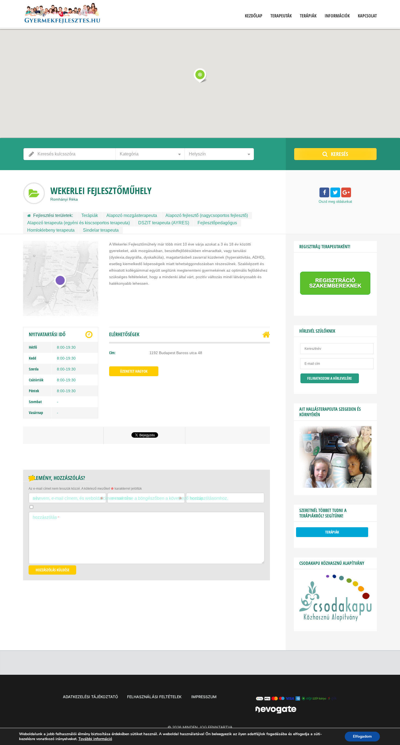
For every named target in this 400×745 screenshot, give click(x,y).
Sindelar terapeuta (101, 230)
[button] (200, 75)
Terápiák (308, 16)
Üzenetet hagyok (133, 371)
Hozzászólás (46, 517)
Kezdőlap (253, 16)
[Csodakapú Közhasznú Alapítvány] (335, 620)
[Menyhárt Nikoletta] (335, 486)
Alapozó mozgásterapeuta (131, 215)
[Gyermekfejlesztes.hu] (62, 14)
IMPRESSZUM (204, 696)
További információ (95, 738)
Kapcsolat (367, 16)
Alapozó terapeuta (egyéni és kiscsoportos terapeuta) (78, 222)
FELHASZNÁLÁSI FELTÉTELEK (154, 696)
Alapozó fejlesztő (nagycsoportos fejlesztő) (206, 215)
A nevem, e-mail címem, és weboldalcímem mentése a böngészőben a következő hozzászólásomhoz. (130, 498)
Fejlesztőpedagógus (217, 222)
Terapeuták (281, 16)
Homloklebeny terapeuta (51, 230)
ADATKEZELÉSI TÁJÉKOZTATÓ (90, 696)
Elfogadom (362, 736)
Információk (337, 16)
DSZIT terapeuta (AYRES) (163, 222)
